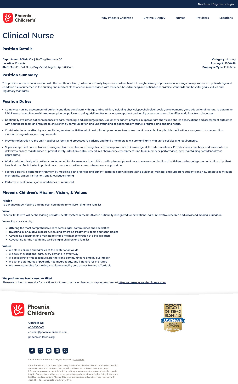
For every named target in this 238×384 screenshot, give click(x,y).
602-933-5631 (36, 327)
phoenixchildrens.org (41, 336)
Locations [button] (226, 17)
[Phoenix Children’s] (19, 18)
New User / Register (210, 4)
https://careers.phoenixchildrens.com (142, 282)
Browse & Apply (154, 17)
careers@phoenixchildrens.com (48, 332)
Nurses (180, 17)
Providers (202, 17)
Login (230, 4)
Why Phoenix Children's (117, 17)
